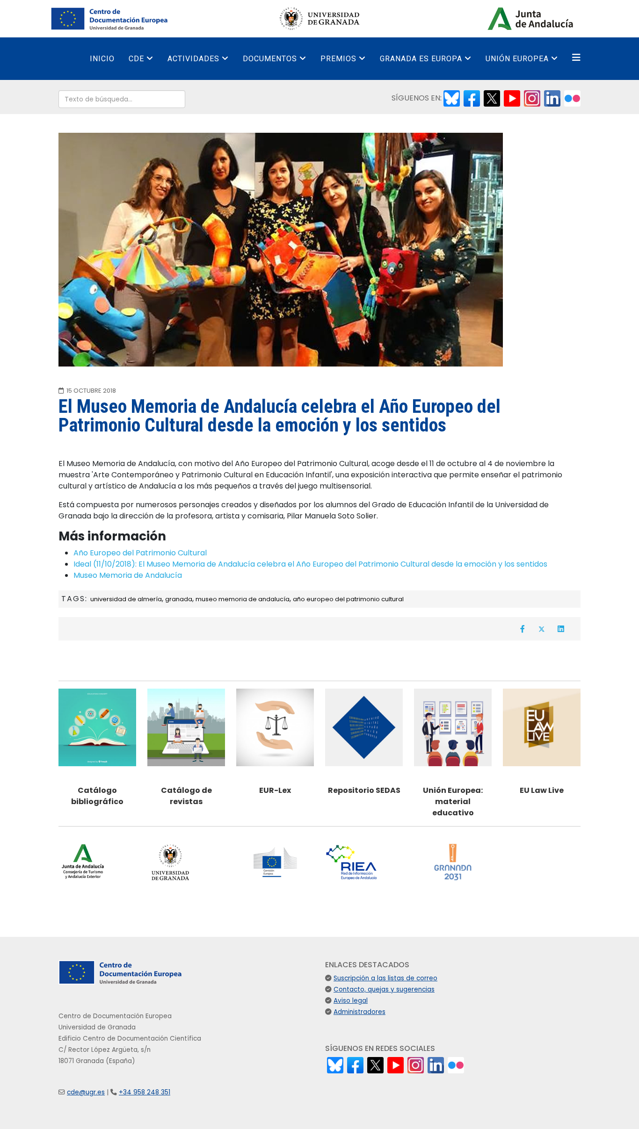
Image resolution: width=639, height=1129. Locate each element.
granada (178, 599)
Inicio (102, 58)
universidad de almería (126, 599)
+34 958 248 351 (144, 1092)
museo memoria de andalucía (243, 599)
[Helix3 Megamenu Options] (576, 57)
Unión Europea (517, 58)
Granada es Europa (421, 58)
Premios (338, 58)
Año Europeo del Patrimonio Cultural (140, 552)
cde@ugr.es (86, 1092)
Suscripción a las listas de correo (385, 978)
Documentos (270, 58)
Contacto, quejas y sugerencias (384, 989)
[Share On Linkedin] (561, 629)
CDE (136, 58)
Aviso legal (351, 1000)
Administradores (359, 1011)
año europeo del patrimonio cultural (348, 599)
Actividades (193, 58)
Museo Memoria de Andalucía (127, 575)
